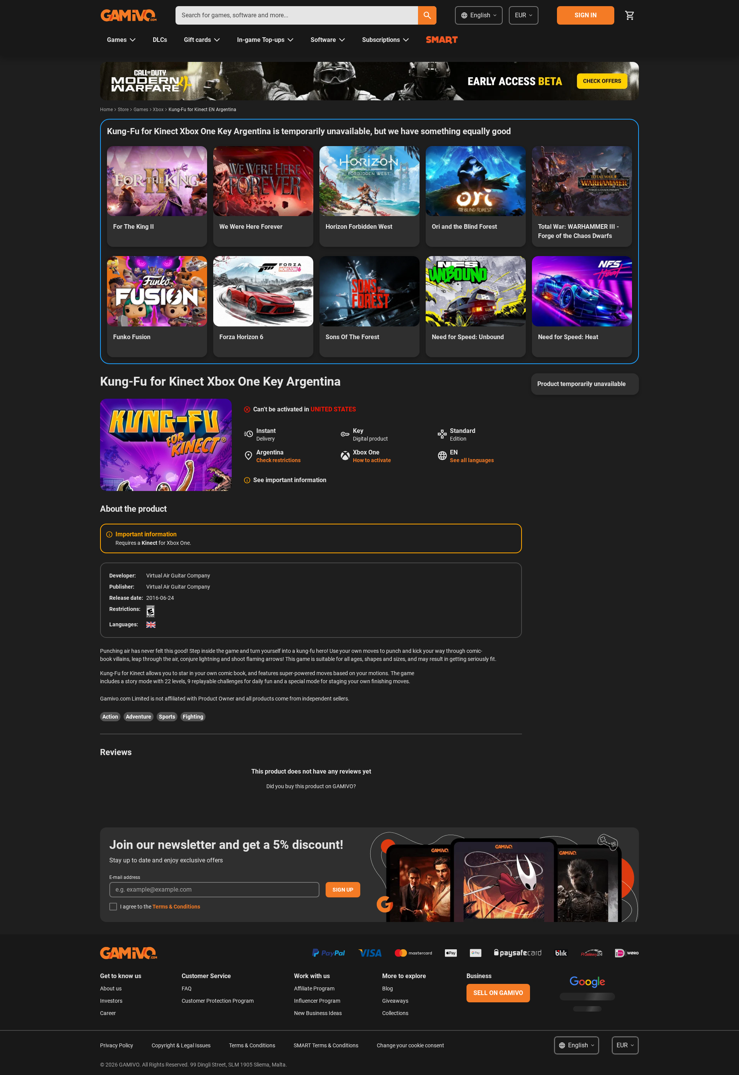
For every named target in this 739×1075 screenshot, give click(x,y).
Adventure (138, 717)
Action (110, 717)
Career (108, 1013)
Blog (387, 988)
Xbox (158, 109)
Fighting (193, 717)
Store (123, 109)
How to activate (372, 460)
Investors (111, 1001)
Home (106, 109)
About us (111, 988)
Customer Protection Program (218, 1001)
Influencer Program (317, 1001)
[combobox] (297, 15)
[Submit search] (427, 15)
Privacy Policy (116, 1045)
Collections (395, 1013)
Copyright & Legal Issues (181, 1045)
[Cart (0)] (629, 15)
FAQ (187, 988)
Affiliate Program (314, 988)
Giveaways (395, 1001)
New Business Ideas (318, 1013)
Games (141, 109)
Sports (167, 717)
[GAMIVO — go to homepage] (128, 15)
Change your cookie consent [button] (410, 1045)
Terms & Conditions (176, 907)
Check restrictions (278, 460)
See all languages (472, 460)
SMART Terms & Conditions (326, 1045)
